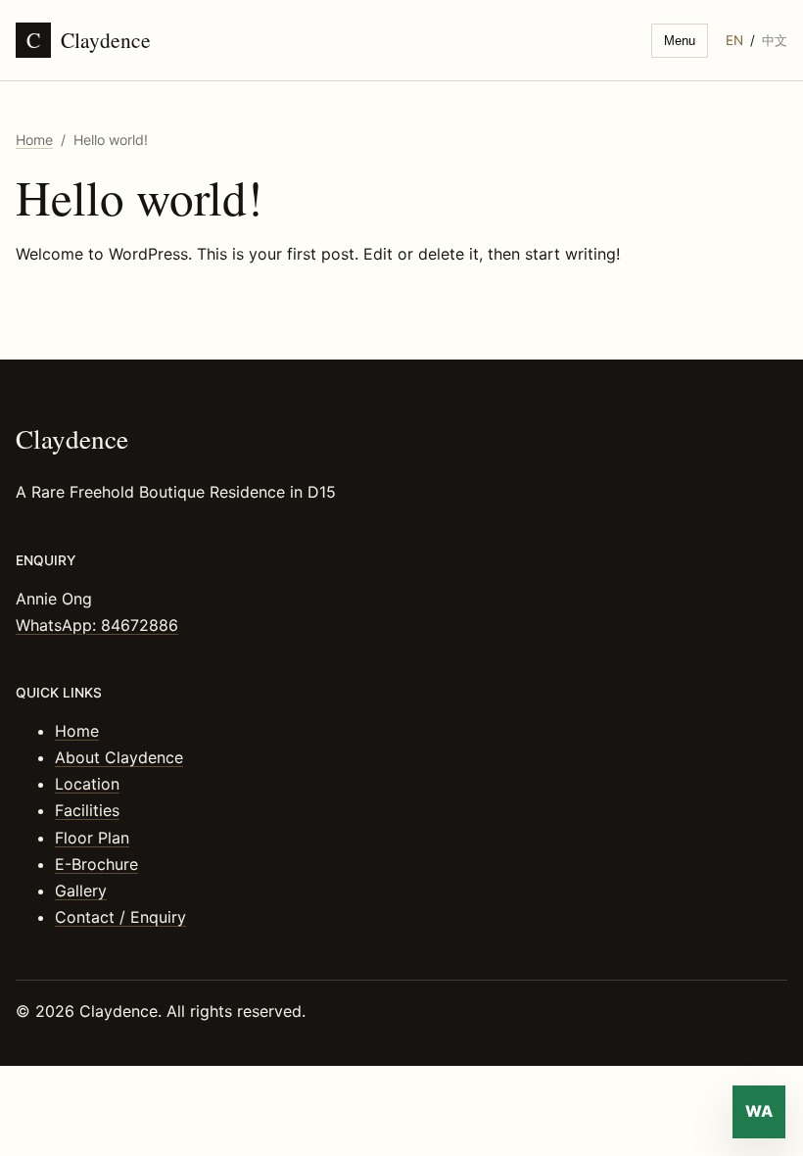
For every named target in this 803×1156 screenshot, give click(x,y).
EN (734, 40)
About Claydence (119, 757)
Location (87, 784)
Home (34, 139)
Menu (679, 40)
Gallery (81, 890)
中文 (774, 40)
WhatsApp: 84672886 (97, 625)
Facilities (87, 810)
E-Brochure (96, 864)
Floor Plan (92, 837)
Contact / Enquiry (120, 917)
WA (759, 1111)
